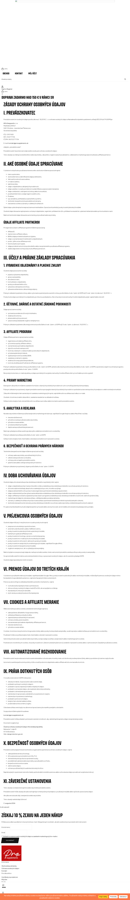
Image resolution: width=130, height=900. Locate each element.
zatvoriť (6, 807)
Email (3, 832)
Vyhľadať (125, 79)
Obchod (4, 887)
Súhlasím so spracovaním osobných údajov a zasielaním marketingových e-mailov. (30, 836)
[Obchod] (3, 885)
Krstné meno (6, 827)
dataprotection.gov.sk (15, 734)
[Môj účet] (3, 892)
